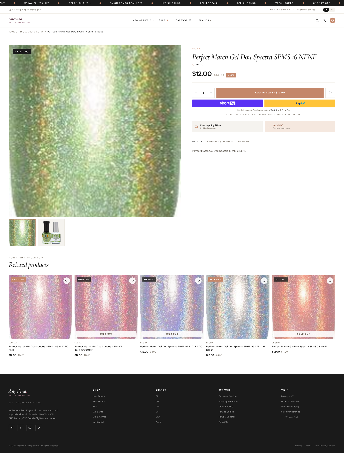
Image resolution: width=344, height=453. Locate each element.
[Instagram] (12, 428)
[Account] (324, 20)
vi (332, 10)
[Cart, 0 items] (332, 20)
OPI (157, 396)
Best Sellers (99, 401)
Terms (309, 445)
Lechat (197, 48)
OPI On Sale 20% (52, 3)
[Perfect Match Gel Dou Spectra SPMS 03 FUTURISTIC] (172, 307)
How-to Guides (226, 411)
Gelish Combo (219, 3)
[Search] (317, 20)
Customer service (306, 9)
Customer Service (227, 396)
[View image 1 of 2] (22, 232)
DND (158, 406)
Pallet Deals (182, 3)
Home (12, 31)
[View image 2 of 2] (51, 232)
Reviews (244, 141)
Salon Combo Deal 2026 (99, 3)
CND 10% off (294, 3)
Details (197, 141)
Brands (205, 20)
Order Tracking (226, 406)
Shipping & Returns (220, 141)
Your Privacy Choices (325, 445)
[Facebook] (21, 428)
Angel (158, 422)
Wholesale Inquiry (290, 406)
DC (157, 411)
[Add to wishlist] (330, 93)
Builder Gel (98, 422)
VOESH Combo (257, 3)
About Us (223, 422)
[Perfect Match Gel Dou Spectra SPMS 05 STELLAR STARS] (238, 307)
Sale (165, 20)
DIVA (158, 416)
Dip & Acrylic (99, 416)
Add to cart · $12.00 (270, 92)
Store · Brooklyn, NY (280, 9)
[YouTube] (30, 428)
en (326, 10)
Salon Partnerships (290, 411)
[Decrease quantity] (195, 93)
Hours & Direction (290, 401)
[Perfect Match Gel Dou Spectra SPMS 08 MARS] (303, 307)
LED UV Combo (144, 3)
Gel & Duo (98, 411)
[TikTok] (38, 428)
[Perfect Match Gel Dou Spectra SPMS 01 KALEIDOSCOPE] (106, 307)
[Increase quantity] (210, 93)
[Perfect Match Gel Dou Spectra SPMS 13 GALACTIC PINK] (40, 307)
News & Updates (227, 416)
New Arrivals (143, 20)
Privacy (298, 445)
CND (158, 401)
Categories (185, 20)
